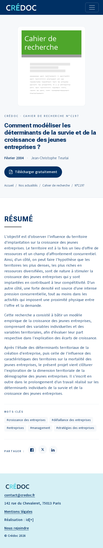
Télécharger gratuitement (36, 172)
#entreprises (15, 428)
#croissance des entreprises (26, 420)
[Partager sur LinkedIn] (53, 450)
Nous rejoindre (16, 528)
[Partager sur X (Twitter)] (42, 449)
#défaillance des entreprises (71, 420)
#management (40, 428)
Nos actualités (28, 185)
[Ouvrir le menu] (92, 7)
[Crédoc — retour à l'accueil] (21, 7)
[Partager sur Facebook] (32, 450)
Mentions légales (18, 511)
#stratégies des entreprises (75, 428)
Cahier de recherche (56, 185)
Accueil (9, 185)
